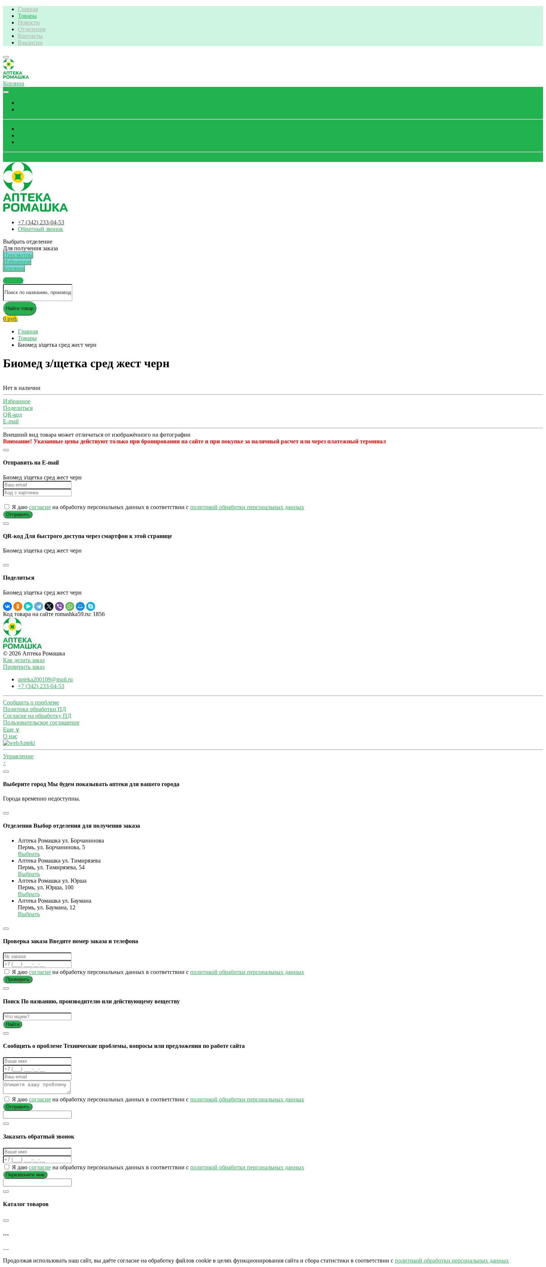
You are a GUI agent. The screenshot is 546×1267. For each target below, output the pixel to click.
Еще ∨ (11, 729)
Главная (28, 9)
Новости (29, 22)
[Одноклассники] (17, 606)
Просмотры (32, 129)
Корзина (28, 142)
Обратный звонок (25, 158)
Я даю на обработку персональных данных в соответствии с (157, 507)
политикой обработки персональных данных (247, 507)
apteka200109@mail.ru (45, 679)
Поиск (26, 103)
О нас (10, 736)
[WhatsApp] (69, 606)
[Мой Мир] (80, 606)
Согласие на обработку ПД (37, 716)
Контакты (30, 36)
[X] (49, 606)
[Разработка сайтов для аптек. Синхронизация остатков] (19, 743)
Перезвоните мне (25, 1175)
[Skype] (90, 606)
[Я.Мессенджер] (28, 606)
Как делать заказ (24, 660)
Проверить (18, 979)
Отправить (18, 514)
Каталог (28, 109)
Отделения (31, 29)
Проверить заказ (24, 667)
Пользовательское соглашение (41, 722)
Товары (27, 16)
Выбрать (29, 854)
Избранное (31, 135)
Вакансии (30, 42)
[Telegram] (38, 606)
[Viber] (59, 606)
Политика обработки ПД (34, 709)
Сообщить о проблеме (31, 702)
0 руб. (10, 319)
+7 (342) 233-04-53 (41, 222)
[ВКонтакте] (7, 606)
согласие (40, 507)
